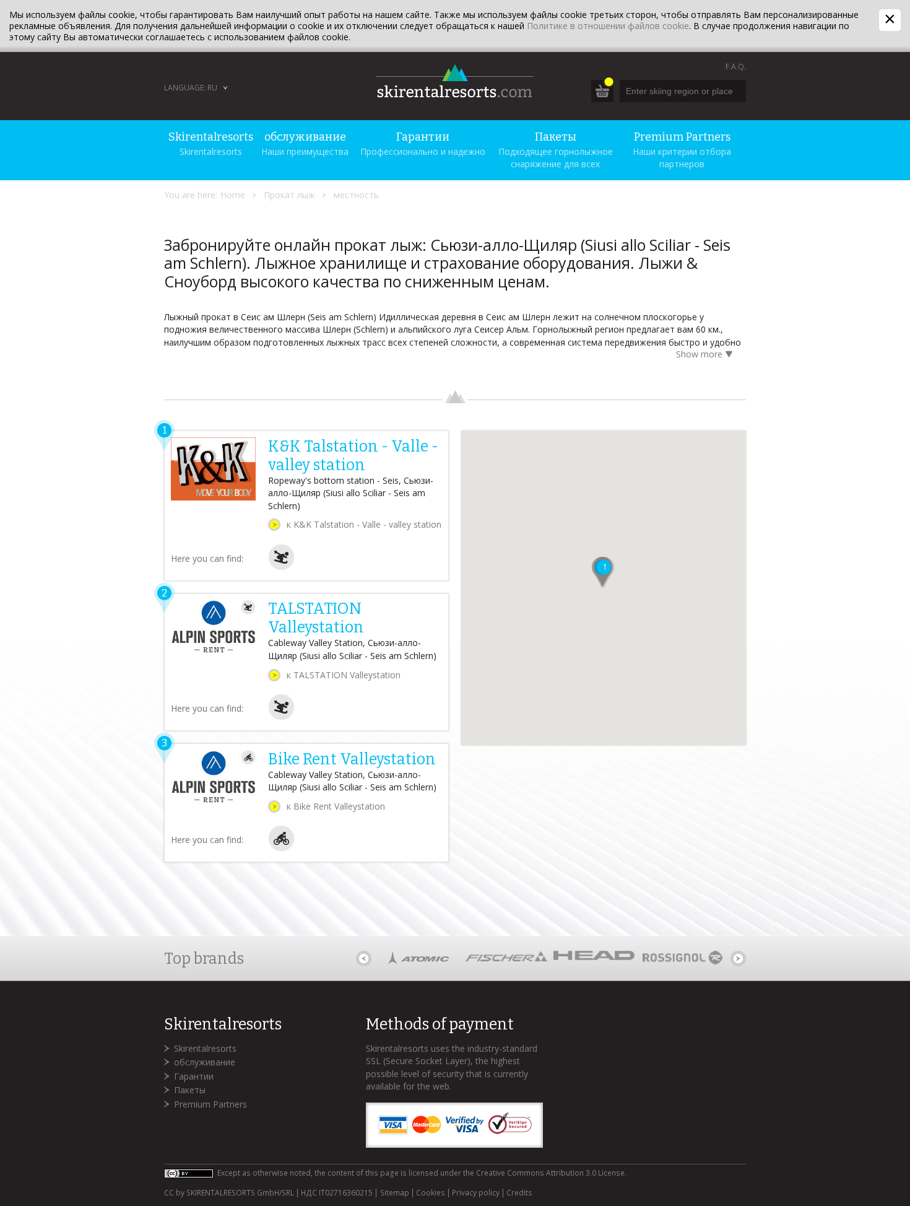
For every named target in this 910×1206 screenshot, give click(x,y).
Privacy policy (476, 1193)
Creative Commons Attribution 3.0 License (550, 1173)
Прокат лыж (289, 195)
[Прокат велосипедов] (281, 848)
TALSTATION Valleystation (316, 618)
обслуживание (204, 1062)
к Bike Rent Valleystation (336, 806)
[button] (604, 572)
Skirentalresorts (205, 1048)
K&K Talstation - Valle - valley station (353, 455)
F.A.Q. (736, 66)
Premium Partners (210, 1104)
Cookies (430, 1193)
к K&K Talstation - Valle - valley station (364, 524)
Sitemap (394, 1193)
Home (232, 195)
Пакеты (190, 1090)
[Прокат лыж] (281, 567)
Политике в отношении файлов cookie (608, 26)
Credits (519, 1193)
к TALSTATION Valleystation (344, 675)
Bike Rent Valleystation (352, 759)
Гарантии (194, 1076)
